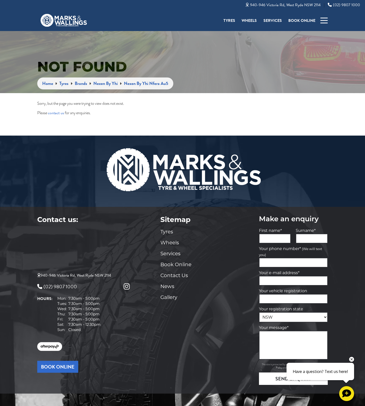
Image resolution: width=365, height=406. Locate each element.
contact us (56, 113)
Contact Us (174, 275)
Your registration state (281, 309)
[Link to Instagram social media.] (126, 286)
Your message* (274, 327)
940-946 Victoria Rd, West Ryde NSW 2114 (285, 5)
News (167, 286)
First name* (270, 230)
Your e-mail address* (279, 272)
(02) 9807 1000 (346, 5)
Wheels (249, 21)
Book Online (301, 21)
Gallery (168, 297)
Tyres (229, 21)
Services (272, 21)
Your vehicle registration (283, 291)
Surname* (306, 230)
